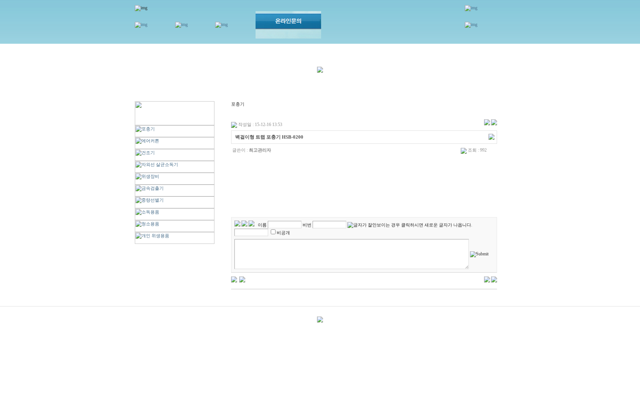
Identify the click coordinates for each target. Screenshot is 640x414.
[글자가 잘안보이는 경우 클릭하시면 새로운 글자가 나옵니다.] (409, 225)
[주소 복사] (491, 136)
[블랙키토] (234, 279)
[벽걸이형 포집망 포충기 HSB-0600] (242, 279)
